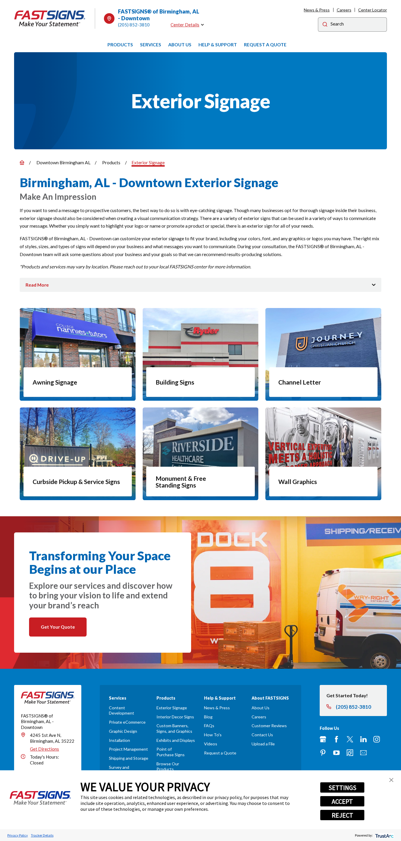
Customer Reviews (269, 725)
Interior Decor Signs (175, 716)
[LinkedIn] (363, 739)
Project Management (128, 749)
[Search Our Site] (325, 25)
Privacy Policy (17, 835)
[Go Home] (22, 162)
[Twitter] (350, 739)
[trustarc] (384, 835)
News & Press (317, 9)
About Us (260, 707)
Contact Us (262, 734)
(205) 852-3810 (134, 24)
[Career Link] (350, 752)
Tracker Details (42, 835)
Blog (208, 716)
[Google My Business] (323, 739)
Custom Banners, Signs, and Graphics (174, 728)
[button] (391, 780)
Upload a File (263, 743)
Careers (344, 9)
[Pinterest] (323, 752)
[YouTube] (336, 752)
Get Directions (44, 749)
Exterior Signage (171, 707)
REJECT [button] (342, 815)
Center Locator (372, 9)
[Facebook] (336, 739)
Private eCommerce (127, 722)
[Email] (363, 752)
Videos (210, 743)
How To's (213, 734)
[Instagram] (376, 739)
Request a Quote (220, 752)
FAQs (209, 725)
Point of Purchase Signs (170, 752)
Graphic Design (123, 731)
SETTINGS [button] (342, 788)
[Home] (50, 18)
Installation (119, 740)
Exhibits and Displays (175, 740)
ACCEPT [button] (342, 801)
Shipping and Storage (128, 758)
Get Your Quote (58, 627)
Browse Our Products (167, 766)
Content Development (121, 710)
